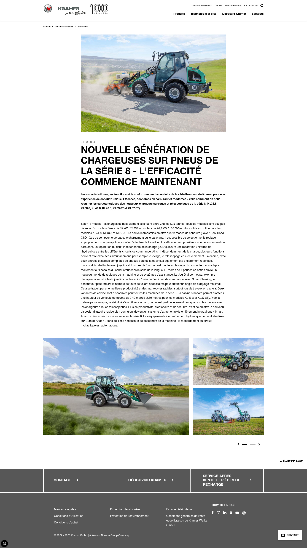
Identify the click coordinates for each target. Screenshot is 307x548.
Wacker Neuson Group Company (110, 535)
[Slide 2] (252, 444)
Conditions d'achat (66, 522)
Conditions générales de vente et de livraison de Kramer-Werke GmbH (186, 520)
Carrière (218, 5)
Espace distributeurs (179, 509)
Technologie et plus (204, 14)
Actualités (83, 27)
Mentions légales (65, 509)
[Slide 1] (244, 444)
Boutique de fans (233, 5)
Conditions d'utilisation (68, 516)
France (46, 27)
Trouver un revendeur (202, 5)
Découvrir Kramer (234, 14)
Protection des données (125, 509)
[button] (238, 444)
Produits (179, 14)
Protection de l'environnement (129, 516)
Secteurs (258, 14)
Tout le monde (250, 5)
